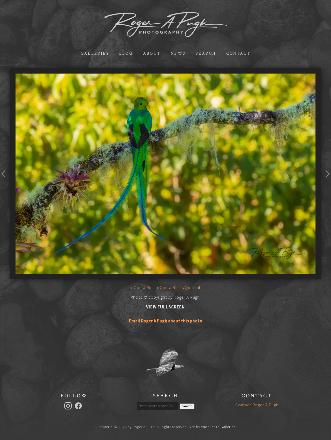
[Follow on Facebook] (79, 405)
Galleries (95, 53)
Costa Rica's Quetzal (180, 287)
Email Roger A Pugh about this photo (165, 321)
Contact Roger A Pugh (257, 405)
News (178, 53)
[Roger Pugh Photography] (165, 34)
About (152, 53)
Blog (126, 53)
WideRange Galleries (218, 426)
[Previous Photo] (5, 183)
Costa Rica (144, 287)
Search (206, 53)
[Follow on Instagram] (68, 405)
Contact (238, 53)
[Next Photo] (326, 183)
